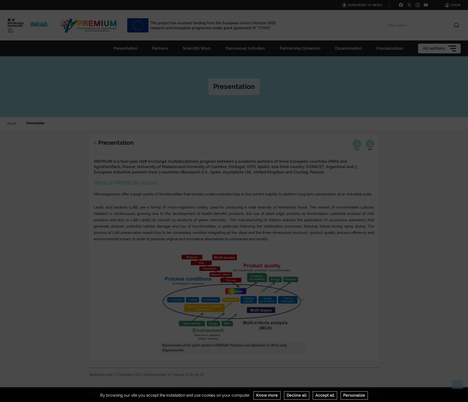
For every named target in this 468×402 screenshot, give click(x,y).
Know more (267, 395)
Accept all (324, 395)
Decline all (297, 395)
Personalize (354, 395)
